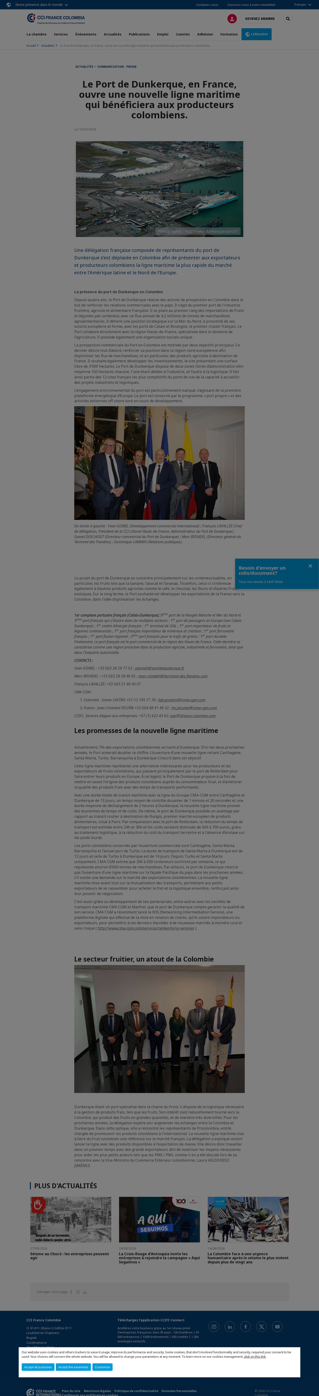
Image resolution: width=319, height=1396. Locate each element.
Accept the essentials (73, 1367)
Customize (102, 1367)
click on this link (255, 1356)
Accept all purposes (38, 1367)
